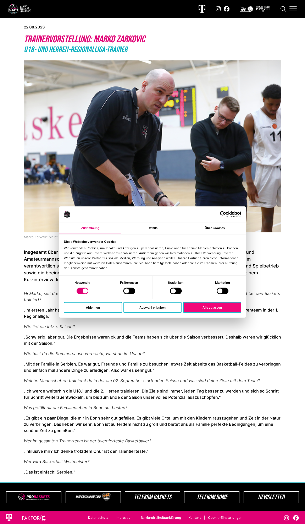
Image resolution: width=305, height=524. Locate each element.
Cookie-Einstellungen (225, 517)
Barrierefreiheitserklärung (161, 517)
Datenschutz (98, 517)
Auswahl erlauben (152, 307)
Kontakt (194, 517)
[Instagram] (218, 9)
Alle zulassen (212, 307)
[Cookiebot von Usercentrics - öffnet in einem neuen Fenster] (223, 214)
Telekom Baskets (152, 497)
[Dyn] (263, 9)
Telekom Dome (211, 497)
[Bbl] (246, 9)
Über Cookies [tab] (215, 228)
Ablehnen (93, 307)
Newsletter (271, 497)
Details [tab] (153, 228)
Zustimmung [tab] (90, 228)
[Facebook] (226, 9)
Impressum (124, 517)
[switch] (129, 290)
